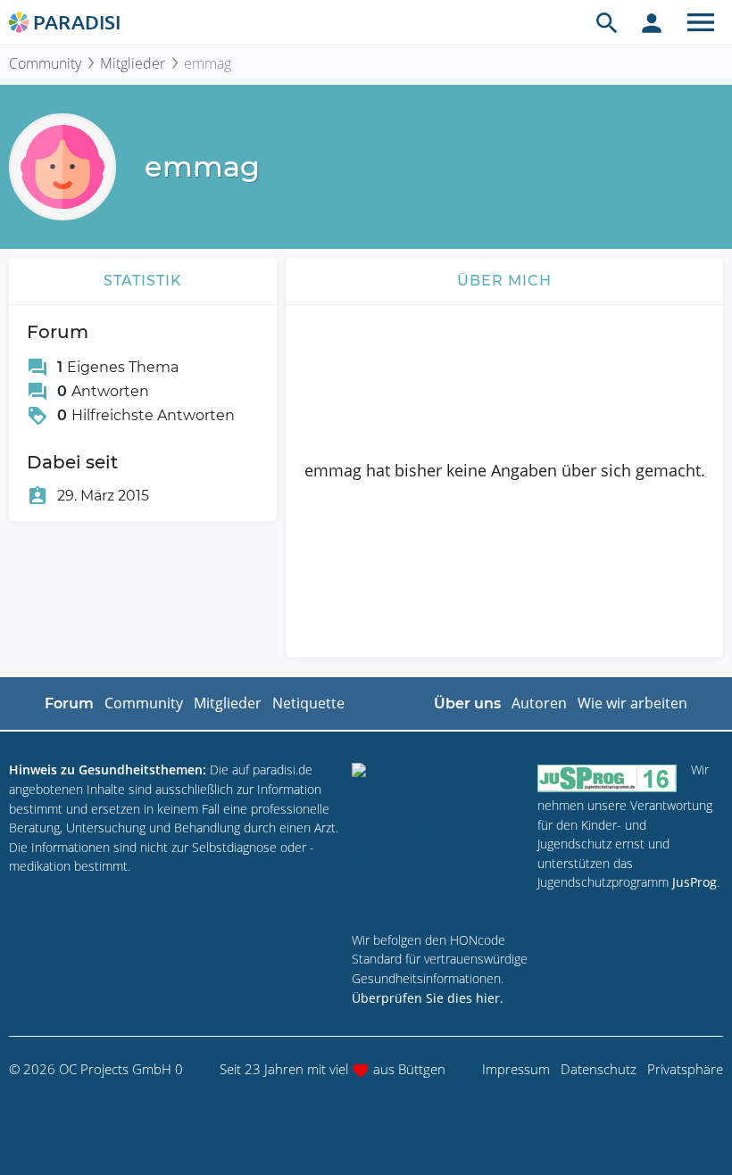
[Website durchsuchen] (607, 22)
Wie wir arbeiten (632, 703)
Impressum (516, 1069)
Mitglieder (132, 63)
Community (45, 63)
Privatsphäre (685, 1069)
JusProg (694, 881)
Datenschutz (598, 1069)
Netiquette (308, 703)
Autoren (539, 703)
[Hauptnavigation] (700, 22)
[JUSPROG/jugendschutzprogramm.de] (607, 777)
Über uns (467, 703)
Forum (69, 703)
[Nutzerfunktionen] (651, 22)
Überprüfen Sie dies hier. (427, 997)
